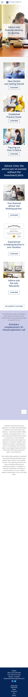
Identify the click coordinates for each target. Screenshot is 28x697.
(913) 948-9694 (16, 672)
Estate (14, 689)
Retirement (14, 687)
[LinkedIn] (15, 681)
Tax (14, 693)
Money (14, 695)
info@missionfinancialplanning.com (14, 678)
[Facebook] (12, 681)
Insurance (14, 691)
